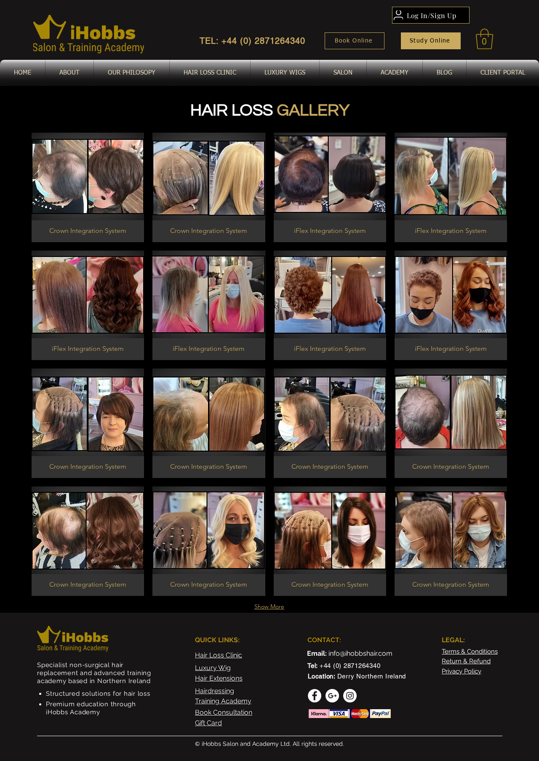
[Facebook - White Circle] (314, 695)
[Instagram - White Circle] (350, 695)
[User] (398, 15)
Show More (269, 606)
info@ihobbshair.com (360, 653)
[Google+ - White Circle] (332, 695)
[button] (484, 39)
